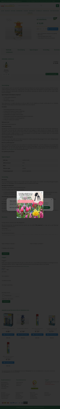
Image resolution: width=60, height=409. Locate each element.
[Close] (42, 193)
